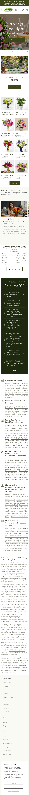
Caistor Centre (16, 385)
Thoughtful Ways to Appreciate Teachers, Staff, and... (14, 220)
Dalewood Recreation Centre (19, 535)
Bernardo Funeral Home (13, 425)
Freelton (13, 388)
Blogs (5, 726)
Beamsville (16, 383)
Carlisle (13, 387)
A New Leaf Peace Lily (20, 115)
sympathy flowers (23, 636)
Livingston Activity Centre (17, 543)
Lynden (14, 392)
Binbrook (25, 383)
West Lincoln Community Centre (16, 548)
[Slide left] (11, 241)
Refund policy (7, 754)
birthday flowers (22, 647)
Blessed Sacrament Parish (19, 516)
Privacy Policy (7, 750)
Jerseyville (8, 392)
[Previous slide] (9, 51)
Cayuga (18, 387)
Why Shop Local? (8, 743)
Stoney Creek (9, 395)
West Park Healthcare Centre (18, 416)
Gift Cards (6, 708)
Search (5, 722)
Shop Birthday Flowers (14, 40)
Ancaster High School (21, 460)
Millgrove (20, 392)
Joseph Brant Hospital (12, 406)
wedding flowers (13, 634)
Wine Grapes (6, 701)
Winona (7, 397)
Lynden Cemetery (10, 437)
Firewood (6, 704)
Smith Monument (10, 444)
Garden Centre (7, 682)
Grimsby (18, 388)
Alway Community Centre (13, 528)
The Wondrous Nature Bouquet (19, 136)
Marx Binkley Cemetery (19, 439)
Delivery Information (9, 747)
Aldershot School (10, 459)
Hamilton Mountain (12, 390)
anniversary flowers (8, 645)
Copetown (25, 387)
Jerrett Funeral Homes (20, 435)
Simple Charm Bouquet (19, 178)
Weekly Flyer (6, 712)
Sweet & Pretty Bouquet (5, 157)
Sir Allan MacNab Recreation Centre (16, 547)
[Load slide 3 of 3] (17, 52)
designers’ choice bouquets (17, 651)
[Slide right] (18, 241)
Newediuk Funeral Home (12, 440)
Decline (14, 787)
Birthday (5, 693)
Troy (17, 395)
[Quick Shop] (16, 10)
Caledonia (25, 385)
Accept (14, 783)
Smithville (18, 394)
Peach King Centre (22, 545)
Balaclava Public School (13, 469)
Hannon (25, 390)
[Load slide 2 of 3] (14, 52)
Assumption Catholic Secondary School (16, 467)
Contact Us (6, 739)
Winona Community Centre (13, 550)
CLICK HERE (14, 87)
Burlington (8, 385)
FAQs (4, 736)
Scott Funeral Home (21, 442)
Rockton (11, 394)
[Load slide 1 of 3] (12, 52)
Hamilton (25, 388)
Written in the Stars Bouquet (7, 136)
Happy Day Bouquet (7, 114)
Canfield (7, 387)
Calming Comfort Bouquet (20, 157)
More (14, 370)
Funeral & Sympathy (9, 697)
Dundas (7, 388)
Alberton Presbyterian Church (15, 494)
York (11, 397)
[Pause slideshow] (27, 51)
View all (14, 183)
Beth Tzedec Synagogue (20, 510)
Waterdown (24, 395)
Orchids (5, 686)
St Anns (25, 394)
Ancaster (7, 383)
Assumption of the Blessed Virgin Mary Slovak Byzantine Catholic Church (16, 506)
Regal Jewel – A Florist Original (6, 178)
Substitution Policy (8, 758)
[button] (19, 10)
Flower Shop (6, 690)
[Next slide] (20, 51)
